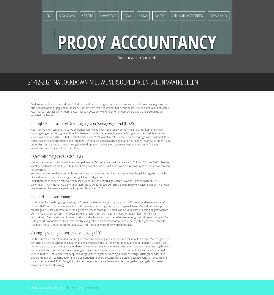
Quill (81, 287)
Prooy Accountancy (137, 41)
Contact (160, 15)
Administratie (108, 15)
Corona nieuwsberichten (187, 15)
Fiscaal (128, 15)
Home (48, 15)
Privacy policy (218, 15)
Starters (87, 15)
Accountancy (67, 15)
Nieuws (143, 15)
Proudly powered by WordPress (47, 287)
